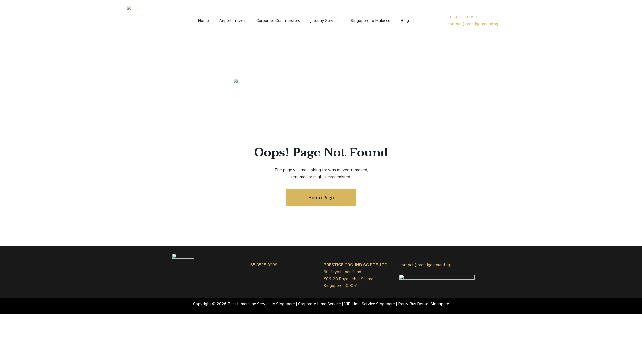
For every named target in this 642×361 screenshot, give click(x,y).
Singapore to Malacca (370, 20)
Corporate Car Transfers (278, 20)
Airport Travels (232, 20)
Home (203, 20)
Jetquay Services (325, 20)
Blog (404, 20)
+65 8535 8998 (262, 264)
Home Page (321, 198)
